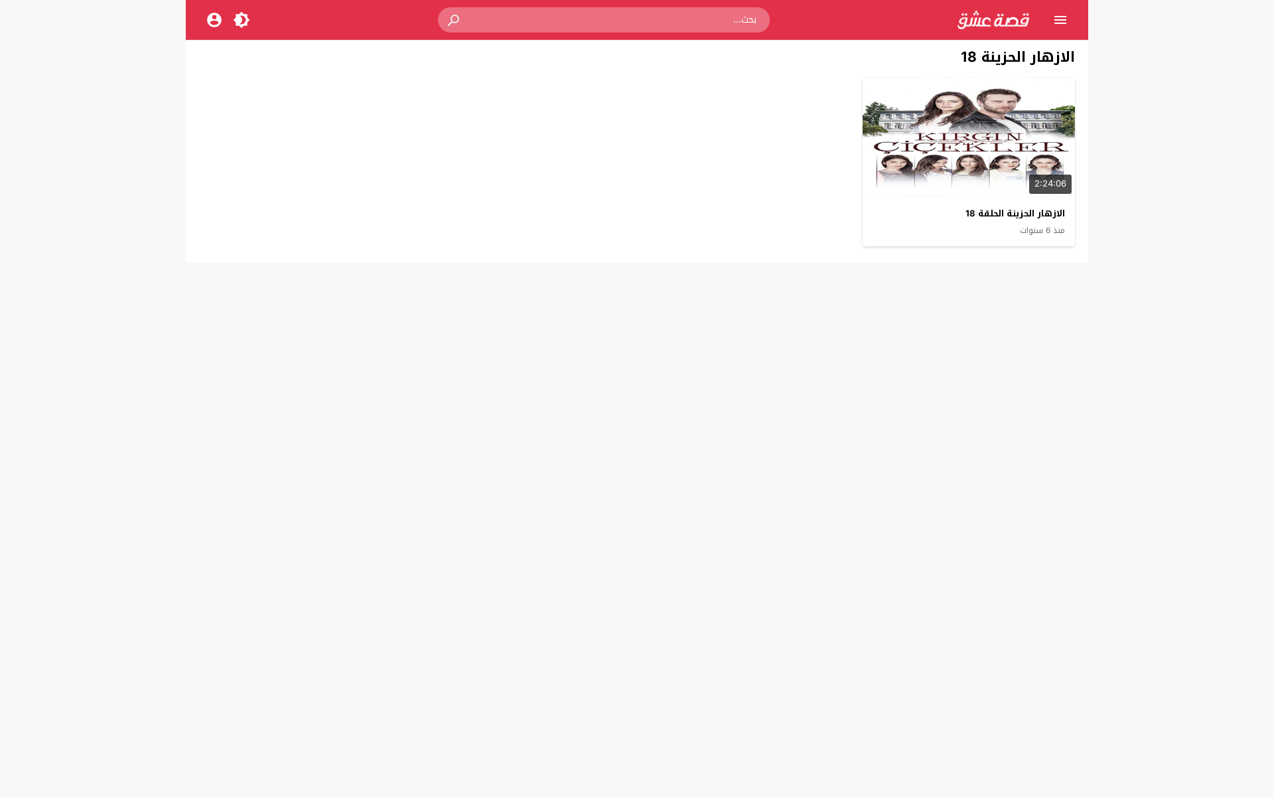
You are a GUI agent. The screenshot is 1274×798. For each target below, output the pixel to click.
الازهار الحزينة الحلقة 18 (1015, 213)
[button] (454, 20)
